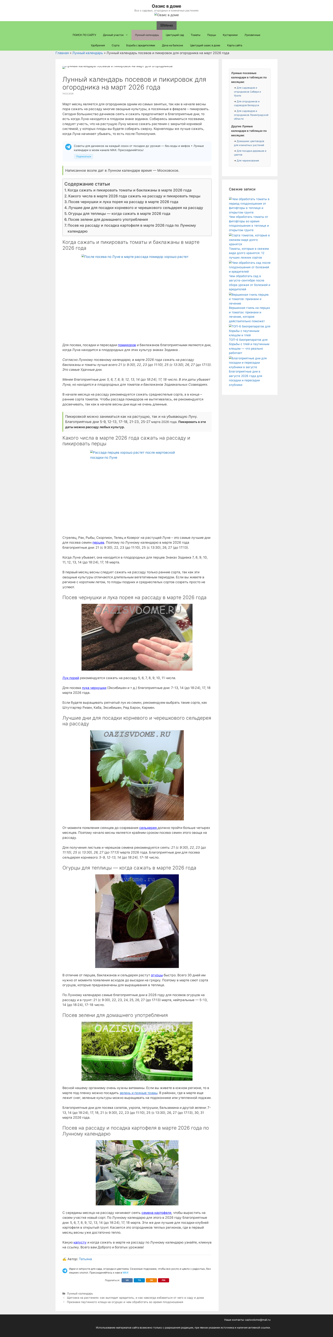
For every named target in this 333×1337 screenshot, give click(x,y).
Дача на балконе (172, 45)
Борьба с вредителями (140, 45)
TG (139, 1280)
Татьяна (85, 1259)
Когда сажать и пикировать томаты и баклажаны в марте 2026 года (129, 190)
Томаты (195, 35)
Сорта (115, 45)
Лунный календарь (147, 35)
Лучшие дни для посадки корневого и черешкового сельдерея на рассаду (135, 207)
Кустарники (230, 35)
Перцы (211, 35)
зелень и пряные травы (138, 1093)
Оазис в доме (166, 6)
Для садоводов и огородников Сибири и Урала (247, 91)
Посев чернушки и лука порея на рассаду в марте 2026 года (123, 202)
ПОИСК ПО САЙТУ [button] (84, 35)
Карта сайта (234, 45)
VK (127, 1280)
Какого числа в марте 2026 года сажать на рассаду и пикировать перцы (134, 196)
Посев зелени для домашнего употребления (108, 219)
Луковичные (252, 35)
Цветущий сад (175, 35)
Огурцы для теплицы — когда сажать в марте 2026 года (119, 213)
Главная (62, 53)
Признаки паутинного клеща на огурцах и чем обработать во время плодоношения (125, 1302)
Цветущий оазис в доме (205, 45)
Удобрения (98, 45)
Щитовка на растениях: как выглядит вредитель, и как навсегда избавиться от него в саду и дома (135, 1297)
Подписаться (83, 156)
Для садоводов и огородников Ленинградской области (251, 114)
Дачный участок (113, 35)
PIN (163, 1280)
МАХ (126, 1272)
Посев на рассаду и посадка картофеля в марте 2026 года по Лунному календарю (132, 228)
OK (151, 1280)
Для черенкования (248, 160)
